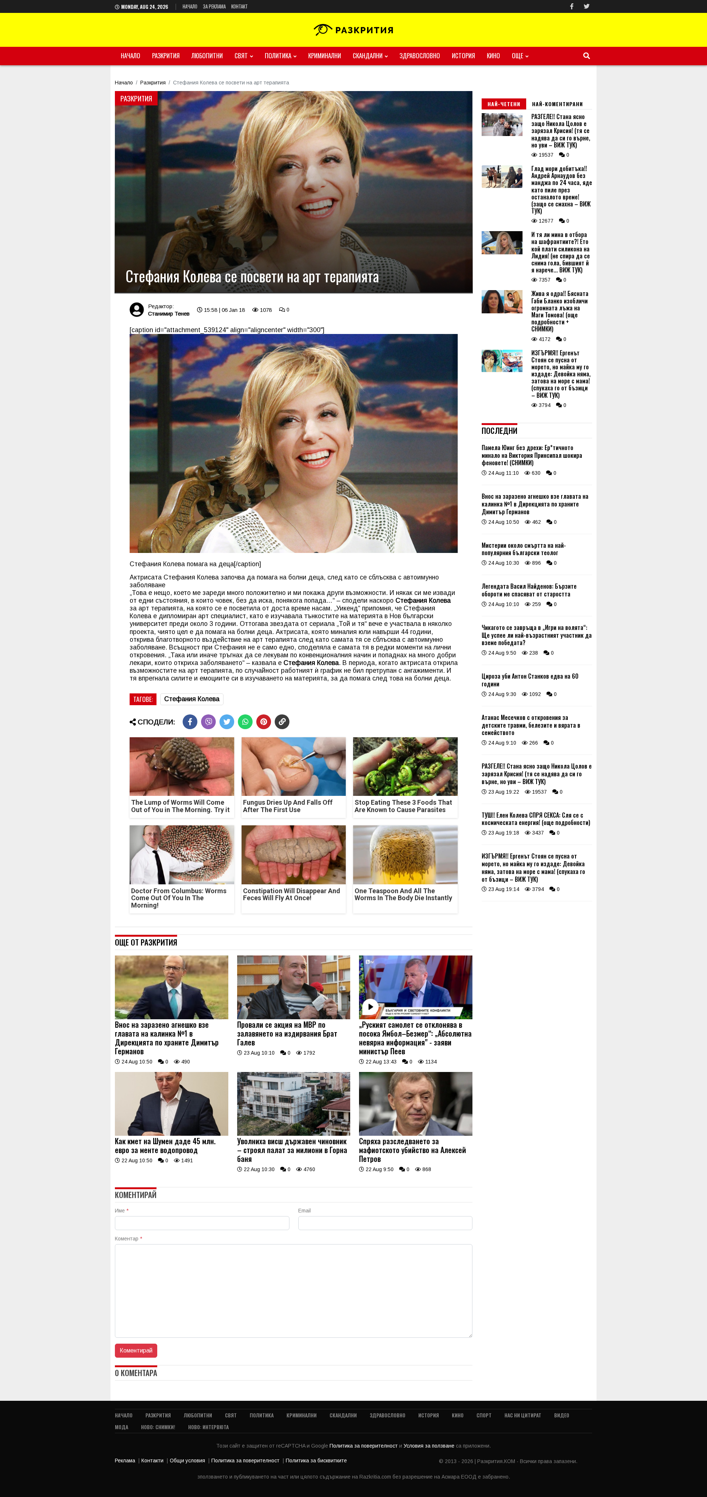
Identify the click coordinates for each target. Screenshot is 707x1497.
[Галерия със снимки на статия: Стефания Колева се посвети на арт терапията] (293, 192)
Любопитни (207, 55)
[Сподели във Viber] (208, 721)
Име (122, 1210)
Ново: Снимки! (158, 1427)
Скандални (368, 55)
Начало (190, 6)
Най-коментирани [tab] (557, 104)
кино (493, 55)
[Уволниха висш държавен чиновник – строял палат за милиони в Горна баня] (294, 1134)
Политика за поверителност (364, 1446)
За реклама (214, 6)
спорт (484, 1415)
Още (517, 55)
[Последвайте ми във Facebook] (571, 6)
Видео (561, 1415)
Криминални (324, 55)
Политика (278, 55)
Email (304, 1210)
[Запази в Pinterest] (263, 721)
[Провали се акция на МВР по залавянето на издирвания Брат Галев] (294, 1017)
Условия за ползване (430, 1446)
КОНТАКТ (239, 6)
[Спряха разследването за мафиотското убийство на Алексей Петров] (415, 1134)
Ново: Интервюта (208, 1427)
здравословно (420, 55)
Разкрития (166, 55)
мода (121, 1427)
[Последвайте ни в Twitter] (586, 6)
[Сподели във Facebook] (190, 721)
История (463, 55)
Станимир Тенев (169, 313)
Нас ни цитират (522, 1415)
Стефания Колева (191, 699)
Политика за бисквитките (316, 1460)
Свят (241, 55)
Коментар (128, 1238)
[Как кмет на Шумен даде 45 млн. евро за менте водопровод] (171, 1134)
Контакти (152, 1460)
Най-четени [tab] (504, 104)
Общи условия (187, 1460)
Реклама (125, 1460)
